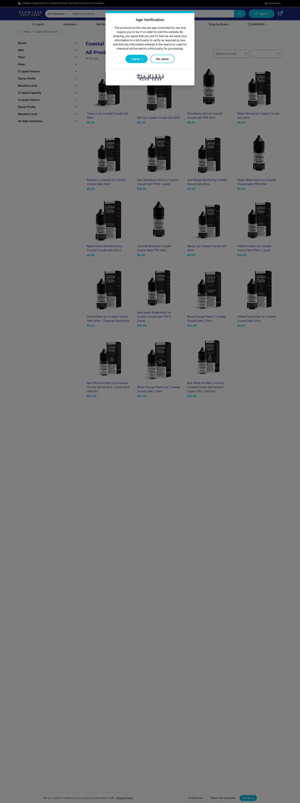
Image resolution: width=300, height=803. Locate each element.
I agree (135, 59)
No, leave (162, 59)
